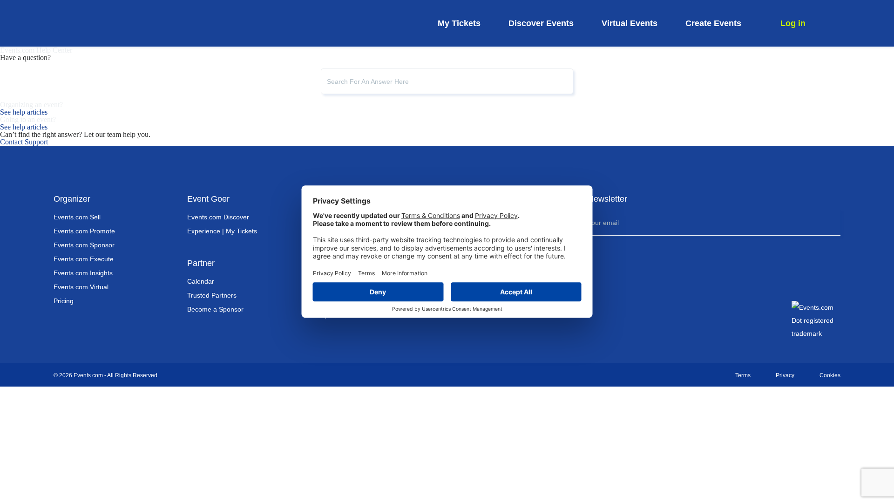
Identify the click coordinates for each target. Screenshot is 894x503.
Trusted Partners (212, 295)
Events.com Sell (77, 217)
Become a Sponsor (215, 309)
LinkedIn (659, 315)
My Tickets (459, 23)
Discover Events (541, 23)
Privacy (785, 375)
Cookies (830, 375)
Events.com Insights (83, 273)
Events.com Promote (84, 231)
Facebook (595, 315)
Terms (743, 375)
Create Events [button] (713, 23)
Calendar (200, 281)
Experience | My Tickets (222, 231)
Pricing (64, 301)
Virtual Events (629, 23)
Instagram (616, 315)
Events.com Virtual (81, 287)
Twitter (637, 315)
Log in (793, 23)
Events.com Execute (84, 259)
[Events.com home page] (113, 23)
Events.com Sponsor (84, 245)
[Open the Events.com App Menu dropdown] (833, 23)
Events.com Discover (218, 217)
